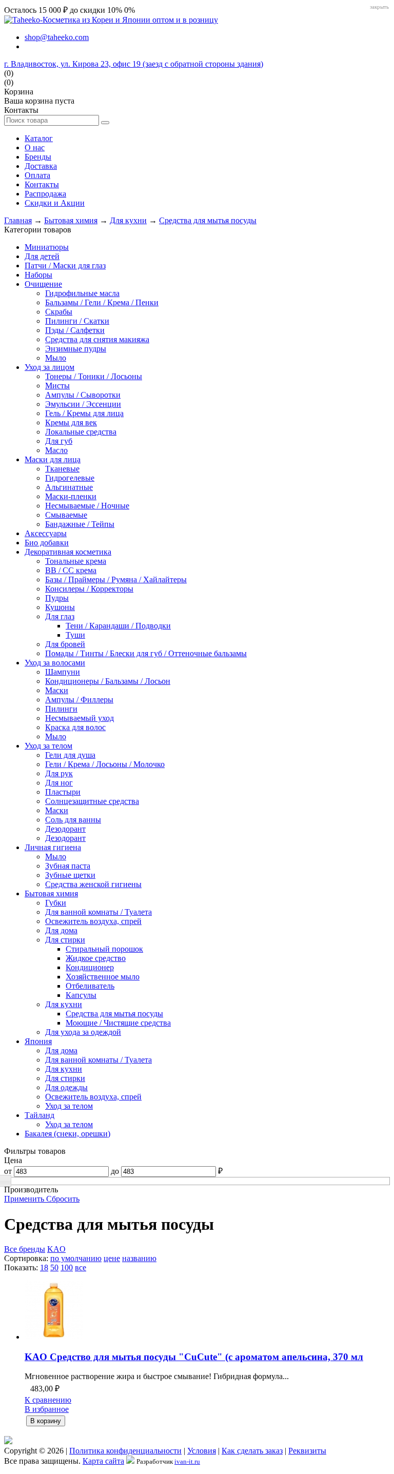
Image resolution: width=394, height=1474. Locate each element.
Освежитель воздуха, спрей (93, 921)
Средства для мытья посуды (208, 220)
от (8, 1171)
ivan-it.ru (187, 1461)
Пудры (57, 598)
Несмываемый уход (79, 718)
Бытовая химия (70, 220)
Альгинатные (69, 487)
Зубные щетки (70, 875)
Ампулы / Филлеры (79, 699)
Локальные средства (80, 431)
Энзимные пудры (75, 348)
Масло (56, 450)
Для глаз (59, 616)
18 (44, 1267)
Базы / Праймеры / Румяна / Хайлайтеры (116, 579)
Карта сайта (103, 1461)
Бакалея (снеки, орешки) (67, 1133)
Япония (38, 1041)
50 (54, 1267)
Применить (25, 1198)
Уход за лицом (49, 367)
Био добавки (47, 542)
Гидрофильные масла (82, 293)
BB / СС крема (70, 570)
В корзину (45, 1421)
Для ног (59, 782)
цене (112, 1258)
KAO (56, 1249)
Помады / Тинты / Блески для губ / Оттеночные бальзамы (146, 653)
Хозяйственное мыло (103, 976)
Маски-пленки (70, 496)
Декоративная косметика (68, 551)
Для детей (42, 256)
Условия (201, 1450)
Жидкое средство (96, 958)
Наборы (38, 274)
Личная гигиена (53, 847)
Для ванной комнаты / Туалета (98, 912)
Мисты (57, 385)
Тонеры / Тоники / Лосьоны (93, 376)
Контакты (42, 184)
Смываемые (66, 514)
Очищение (43, 284)
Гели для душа (70, 755)
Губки (55, 902)
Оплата (37, 175)
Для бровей (65, 644)
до (115, 1171)
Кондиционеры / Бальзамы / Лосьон (107, 681)
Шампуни (62, 671)
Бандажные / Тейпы (79, 524)
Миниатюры (47, 247)
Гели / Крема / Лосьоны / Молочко (105, 764)
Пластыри (63, 792)
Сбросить (63, 1198)
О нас (35, 147)
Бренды (38, 156)
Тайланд (39, 1115)
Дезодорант (65, 828)
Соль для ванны (73, 819)
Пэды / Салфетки (75, 330)
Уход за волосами (55, 662)
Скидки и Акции (55, 203)
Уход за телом (48, 745)
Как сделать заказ (252, 1450)
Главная (18, 220)
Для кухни (128, 220)
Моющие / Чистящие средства (118, 1022)
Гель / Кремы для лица (84, 413)
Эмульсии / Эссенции (83, 404)
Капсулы (81, 995)
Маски (56, 690)
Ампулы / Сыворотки (83, 394)
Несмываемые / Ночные (87, 505)
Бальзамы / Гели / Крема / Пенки (102, 302)
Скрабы (58, 311)
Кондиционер (90, 967)
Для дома (61, 930)
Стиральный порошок (104, 949)
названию (139, 1258)
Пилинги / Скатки (77, 321)
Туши (75, 635)
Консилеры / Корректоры (89, 588)
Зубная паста (67, 865)
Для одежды (66, 1087)
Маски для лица (53, 459)
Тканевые (62, 468)
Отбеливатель (90, 985)
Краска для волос (75, 727)
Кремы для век (71, 422)
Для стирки (65, 939)
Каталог (39, 138)
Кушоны (60, 607)
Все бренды (24, 1249)
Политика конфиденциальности (125, 1450)
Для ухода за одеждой (83, 1032)
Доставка (41, 166)
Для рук (59, 773)
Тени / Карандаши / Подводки (118, 625)
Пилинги (61, 708)
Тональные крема (75, 561)
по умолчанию (76, 1258)
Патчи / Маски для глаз (65, 265)
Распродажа (45, 193)
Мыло (55, 357)
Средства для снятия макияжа (97, 339)
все (80, 1267)
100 (67, 1267)
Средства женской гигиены (93, 884)
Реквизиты (307, 1450)
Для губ (58, 441)
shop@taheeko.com (57, 37)
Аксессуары (46, 533)
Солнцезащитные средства (92, 801)
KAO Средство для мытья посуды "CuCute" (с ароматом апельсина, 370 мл (194, 1356)
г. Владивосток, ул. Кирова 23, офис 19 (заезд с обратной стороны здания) (133, 64)
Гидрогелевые (69, 478)
